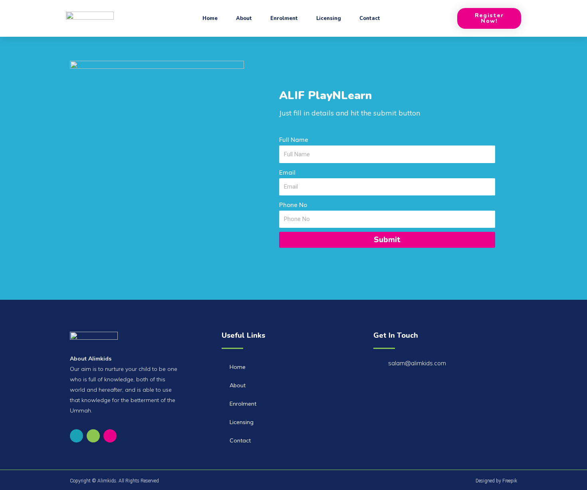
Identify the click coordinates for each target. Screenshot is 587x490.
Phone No (293, 205)
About (244, 18)
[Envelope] (93, 435)
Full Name (293, 139)
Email (287, 172)
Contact (369, 18)
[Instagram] (110, 435)
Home (210, 18)
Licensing (328, 18)
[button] (489, 18)
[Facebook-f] (76, 435)
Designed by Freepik (496, 481)
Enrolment (284, 18)
